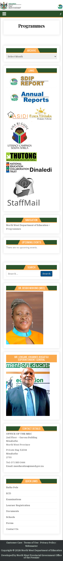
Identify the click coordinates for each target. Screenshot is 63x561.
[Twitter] (47, 14)
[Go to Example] (31, 88)
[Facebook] (50, 14)
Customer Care (14, 542)
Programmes (31, 26)
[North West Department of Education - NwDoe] (31, 6)
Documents (12, 511)
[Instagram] (54, 14)
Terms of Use (31, 542)
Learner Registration (18, 505)
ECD (8, 493)
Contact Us (12, 529)
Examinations (13, 499)
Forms (9, 523)
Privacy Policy (48, 542)
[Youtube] (57, 14)
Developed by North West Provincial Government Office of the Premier (31, 556)
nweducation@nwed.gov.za (28, 466)
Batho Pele (12, 487)
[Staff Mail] (23, 206)
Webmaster (31, 546)
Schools (10, 517)
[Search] (60, 14)
